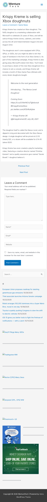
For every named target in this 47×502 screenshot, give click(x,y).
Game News (23, 25)
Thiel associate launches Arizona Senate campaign (22, 296)
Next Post (24, 172)
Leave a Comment (10, 25)
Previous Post (23, 166)
